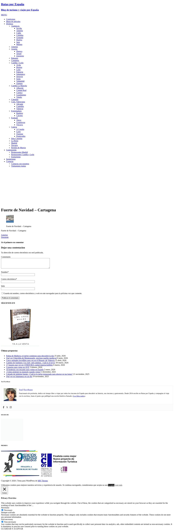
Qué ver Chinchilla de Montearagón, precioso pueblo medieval (31, 358)
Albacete (19, 88)
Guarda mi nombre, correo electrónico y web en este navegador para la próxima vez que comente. (43, 293)
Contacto (9, 161)
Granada (19, 37)
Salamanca (20, 74)
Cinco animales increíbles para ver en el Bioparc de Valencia (30, 360)
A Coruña (20, 129)
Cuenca (19, 93)
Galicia (14, 127)
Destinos (9, 24)
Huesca (19, 51)
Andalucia (15, 26)
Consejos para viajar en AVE (17, 367)
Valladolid (20, 81)
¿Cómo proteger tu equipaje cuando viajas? (23, 372)
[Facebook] (3, 407)
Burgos (19, 67)
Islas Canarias (16, 138)
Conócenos (10, 19)
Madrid (14, 143)
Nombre (4, 272)
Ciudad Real (21, 90)
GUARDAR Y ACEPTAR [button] (12, 529)
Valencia (19, 109)
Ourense (19, 134)
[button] (4, 15)
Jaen (18, 42)
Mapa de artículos (13, 21)
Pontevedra (20, 136)
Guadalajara (21, 95)
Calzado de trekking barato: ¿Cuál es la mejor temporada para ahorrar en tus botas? (39, 374)
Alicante (19, 104)
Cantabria (15, 60)
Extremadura (16, 111)
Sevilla (19, 28)
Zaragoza (20, 56)
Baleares (14, 58)
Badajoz (19, 113)
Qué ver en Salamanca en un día (19, 376)
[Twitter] (7, 407)
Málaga (19, 44)
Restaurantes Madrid (19, 152)
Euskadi (14, 118)
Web (3, 286)
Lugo (18, 132)
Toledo (19, 97)
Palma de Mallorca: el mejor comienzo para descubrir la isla (30, 356)
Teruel (18, 54)
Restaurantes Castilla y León (22, 154)
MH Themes (43, 481)
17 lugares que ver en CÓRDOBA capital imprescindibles (29, 365)
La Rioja (14, 141)
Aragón (14, 49)
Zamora (19, 83)
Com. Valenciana (18, 102)
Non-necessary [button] (7, 519)
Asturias (14, 47)
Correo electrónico (8, 279)
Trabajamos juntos (18, 166)
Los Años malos (79, 396)
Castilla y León (17, 63)
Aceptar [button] (111, 485)
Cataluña (14, 99)
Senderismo (11, 159)
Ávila (18, 65)
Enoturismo (16, 157)
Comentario (5, 257)
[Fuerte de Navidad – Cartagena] (10, 222)
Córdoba (19, 35)
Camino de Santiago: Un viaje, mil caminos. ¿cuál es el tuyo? (30, 363)
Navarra (14, 145)
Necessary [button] (5, 508)
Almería (19, 31)
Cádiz (18, 33)
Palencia (19, 72)
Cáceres (19, 115)
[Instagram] (11, 407)
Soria (18, 79)
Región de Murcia (18, 148)
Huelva (19, 40)
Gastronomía (11, 150)
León (18, 70)
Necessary (8, 510)
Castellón (20, 106)
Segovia (19, 76)
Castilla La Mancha (19, 86)
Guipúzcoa (20, 122)
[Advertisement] (87, 187)
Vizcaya (19, 125)
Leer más (118, 485)
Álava (18, 120)
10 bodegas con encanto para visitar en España (25, 369)
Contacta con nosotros (20, 164)
